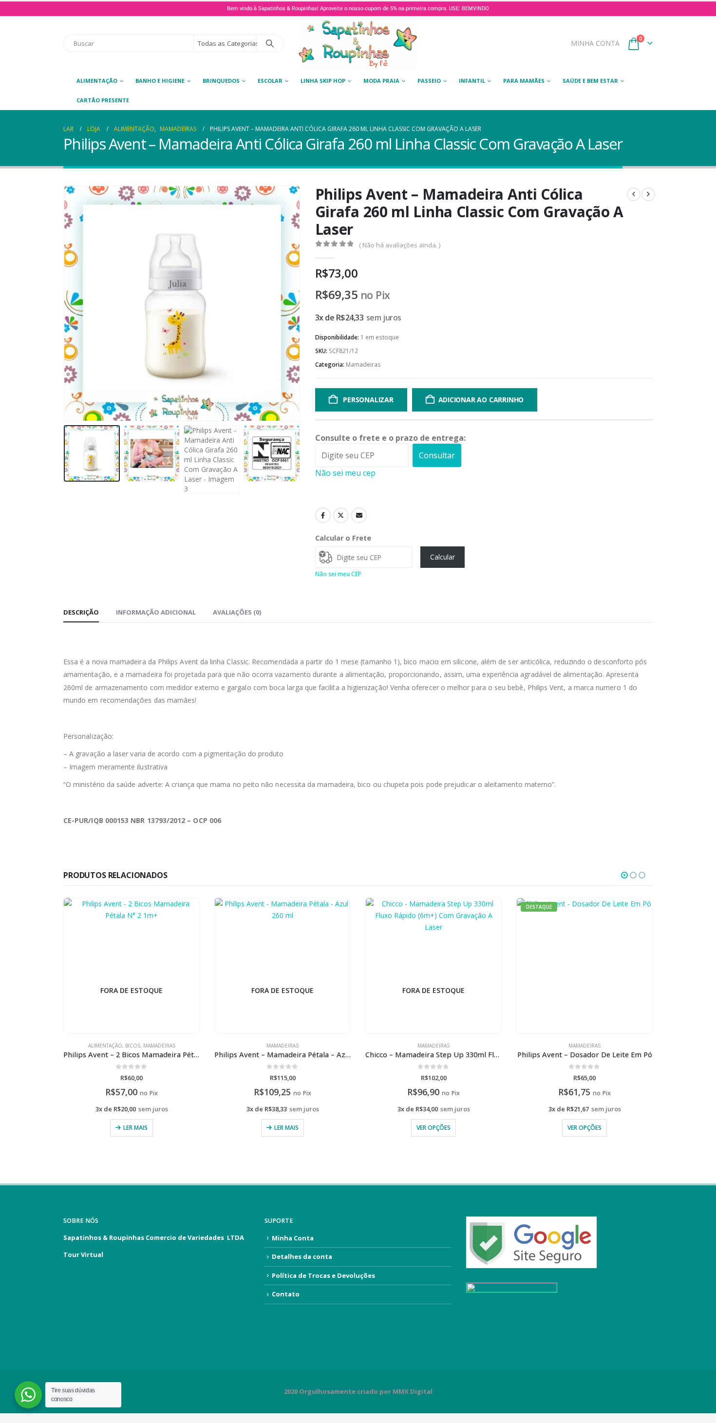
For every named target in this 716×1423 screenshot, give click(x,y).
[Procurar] (269, 43)
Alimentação (96, 80)
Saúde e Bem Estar (590, 80)
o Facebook (323, 515)
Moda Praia (381, 80)
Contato (286, 1294)
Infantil (472, 80)
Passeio (429, 80)
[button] (65, 303)
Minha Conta (293, 1238)
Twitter (341, 515)
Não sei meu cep (345, 473)
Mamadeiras (363, 364)
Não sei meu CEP (338, 574)
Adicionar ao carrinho (481, 399)
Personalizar (367, 399)
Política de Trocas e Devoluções (323, 1275)
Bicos (132, 1045)
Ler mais (135, 1127)
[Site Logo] (358, 43)
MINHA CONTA (595, 43)
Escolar (270, 80)
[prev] (634, 194)
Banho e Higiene (160, 80)
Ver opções (433, 1127)
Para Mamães (524, 80)
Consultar (437, 455)
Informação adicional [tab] (156, 612)
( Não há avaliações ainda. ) (399, 245)
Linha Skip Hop (323, 80)
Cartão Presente (102, 100)
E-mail (359, 515)
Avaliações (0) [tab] (237, 612)
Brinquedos (221, 80)
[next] (648, 194)
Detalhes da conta (302, 1256)
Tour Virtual (83, 1254)
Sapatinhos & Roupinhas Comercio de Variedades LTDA (153, 1237)
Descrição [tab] (81, 612)
